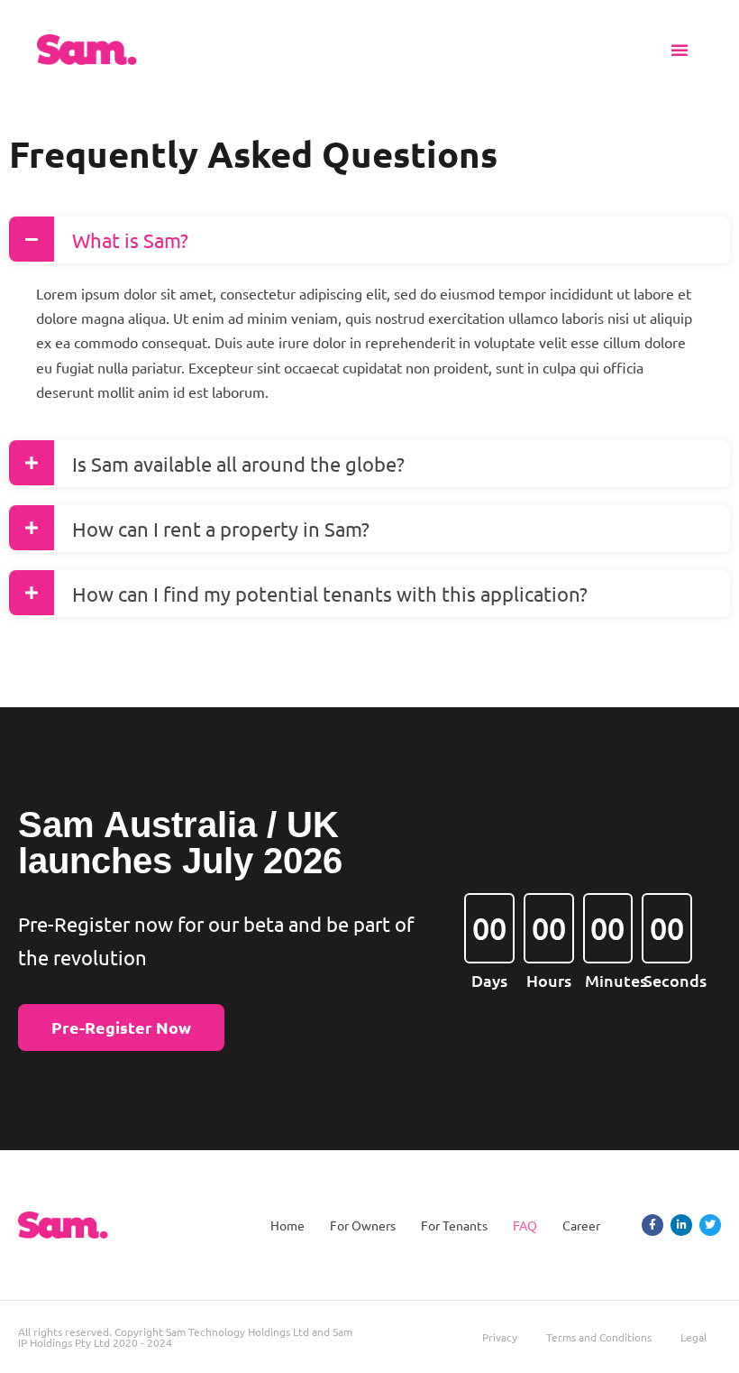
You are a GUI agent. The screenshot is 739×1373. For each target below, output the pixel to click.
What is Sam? (130, 240)
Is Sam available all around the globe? (238, 463)
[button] (679, 49)
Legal (693, 1337)
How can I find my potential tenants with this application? (330, 593)
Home (287, 1225)
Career (581, 1225)
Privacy (499, 1337)
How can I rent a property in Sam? (221, 528)
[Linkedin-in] (681, 1225)
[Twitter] (710, 1225)
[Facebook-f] (652, 1225)
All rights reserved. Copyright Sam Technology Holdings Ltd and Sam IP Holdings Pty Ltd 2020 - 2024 (185, 1337)
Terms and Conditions (599, 1337)
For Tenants (454, 1225)
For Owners (363, 1225)
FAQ (525, 1225)
